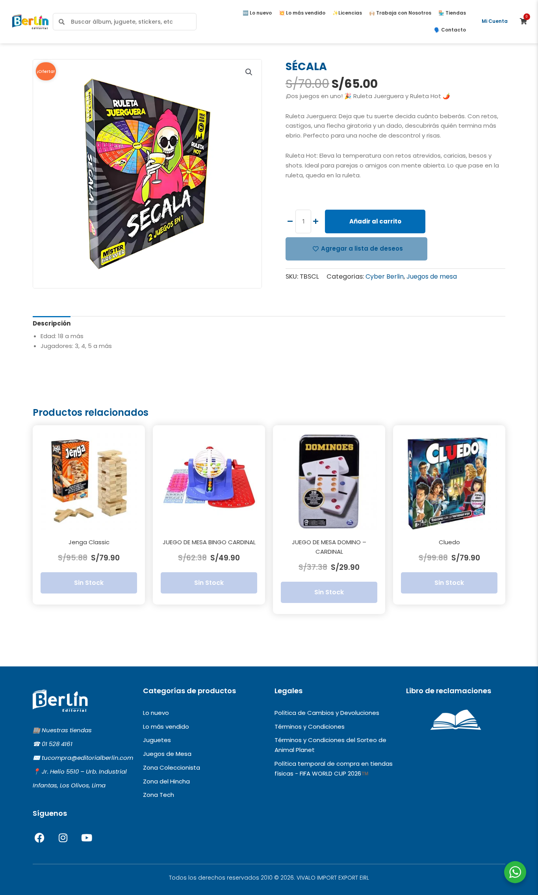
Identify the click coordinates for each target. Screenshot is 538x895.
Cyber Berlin (384, 276)
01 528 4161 (57, 744)
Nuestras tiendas (67, 730)
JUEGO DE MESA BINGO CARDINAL (209, 542)
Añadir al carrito (375, 221)
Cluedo (449, 542)
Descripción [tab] (51, 323)
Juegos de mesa (431, 276)
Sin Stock (89, 582)
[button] (249, 72)
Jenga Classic (89, 542)
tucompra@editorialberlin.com (87, 758)
